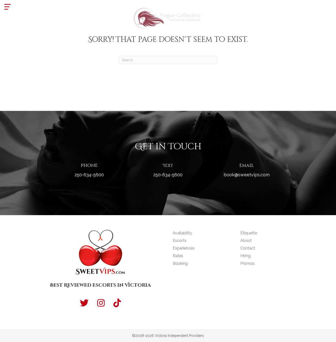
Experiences (184, 248)
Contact (247, 248)
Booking (180, 263)
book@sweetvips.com (247, 174)
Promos (247, 263)
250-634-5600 (89, 174)
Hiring (245, 255)
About (246, 240)
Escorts (179, 240)
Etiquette (248, 233)
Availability (182, 233)
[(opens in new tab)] (168, 17)
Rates (178, 255)
